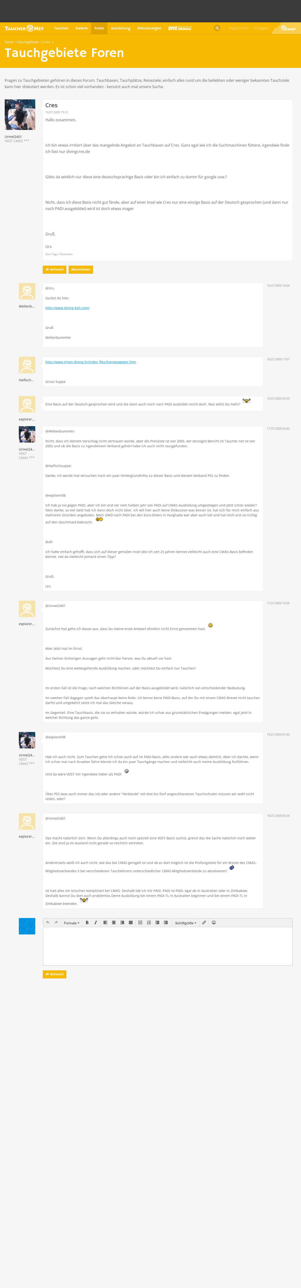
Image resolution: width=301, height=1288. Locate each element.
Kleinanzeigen (149, 28)
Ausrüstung (120, 28)
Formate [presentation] (71, 923)
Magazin (180, 28)
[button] (48, 922)
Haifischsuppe (30, 380)
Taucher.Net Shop (286, 28)
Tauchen (61, 28)
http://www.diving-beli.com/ (67, 308)
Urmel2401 (13, 136)
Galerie (81, 28)
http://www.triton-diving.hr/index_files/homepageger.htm (90, 362)
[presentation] (47, 923)
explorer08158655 (33, 419)
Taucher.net (24, 28)
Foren (99, 28)
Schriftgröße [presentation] (184, 923)
